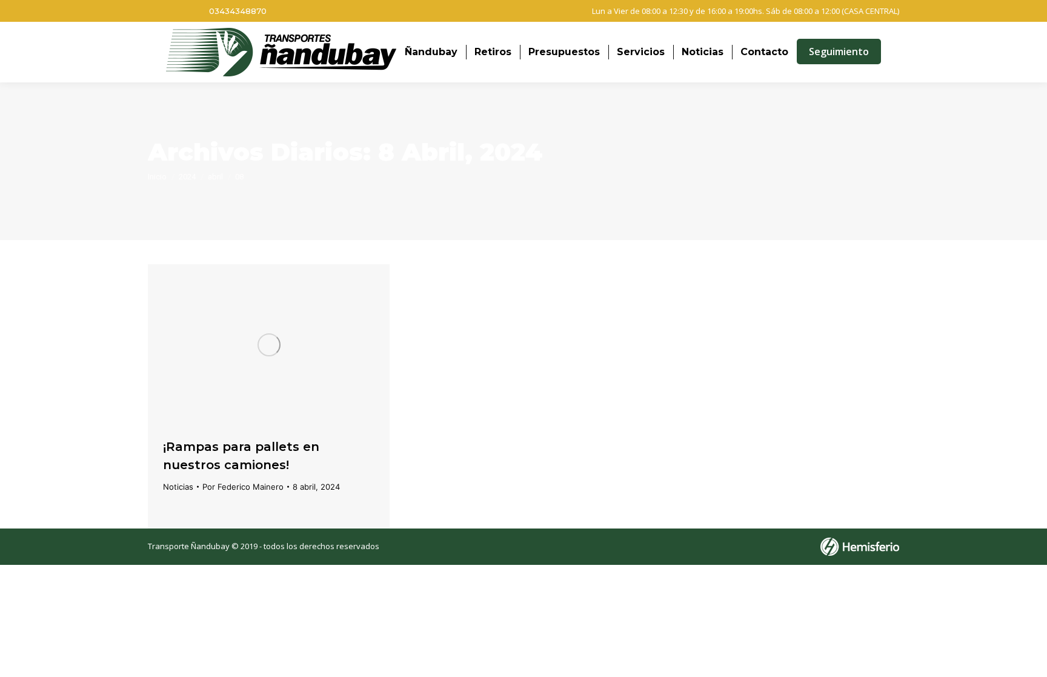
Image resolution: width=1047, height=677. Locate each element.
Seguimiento (839, 51)
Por (243, 487)
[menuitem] (431, 52)
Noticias (178, 487)
